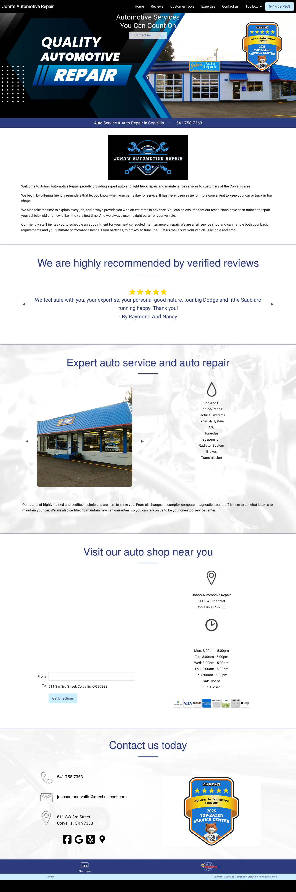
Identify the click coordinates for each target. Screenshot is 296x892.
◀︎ (23, 304)
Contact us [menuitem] (230, 6)
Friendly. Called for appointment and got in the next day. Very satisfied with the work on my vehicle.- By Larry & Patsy (148, 304)
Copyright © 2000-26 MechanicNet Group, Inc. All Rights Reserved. (245, 877)
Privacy (50, 877)
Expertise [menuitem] (208, 6)
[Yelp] (90, 839)
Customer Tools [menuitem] (182, 6)
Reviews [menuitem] (157, 6)
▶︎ (272, 304)
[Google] (78, 839)
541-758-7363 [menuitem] (279, 6)
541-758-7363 (189, 122)
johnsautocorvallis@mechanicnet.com (92, 796)
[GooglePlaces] (102, 839)
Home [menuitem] (139, 6)
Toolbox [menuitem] (252, 6)
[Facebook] (67, 839)
